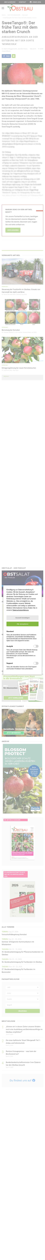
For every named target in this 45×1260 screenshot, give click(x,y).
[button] (22, 617)
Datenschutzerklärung (21, 610)
